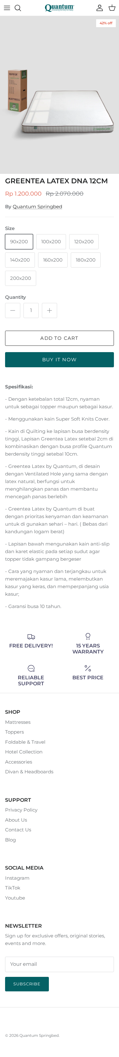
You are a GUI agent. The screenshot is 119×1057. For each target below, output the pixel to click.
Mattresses (17, 722)
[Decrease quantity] (12, 310)
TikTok (12, 888)
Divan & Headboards (29, 772)
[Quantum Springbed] (60, 8)
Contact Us (18, 830)
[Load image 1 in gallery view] (59, 95)
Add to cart (59, 338)
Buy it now (59, 360)
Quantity (15, 297)
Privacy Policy (21, 810)
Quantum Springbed (37, 207)
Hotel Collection (24, 752)
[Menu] (7, 8)
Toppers (14, 732)
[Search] (21, 8)
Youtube (15, 898)
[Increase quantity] (49, 310)
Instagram (17, 878)
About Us (16, 820)
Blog (10, 840)
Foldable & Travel (25, 742)
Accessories (18, 762)
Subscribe (27, 983)
